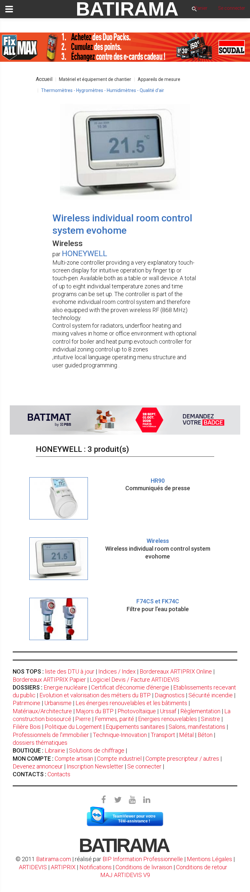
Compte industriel (119, 758)
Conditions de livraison (144, 867)
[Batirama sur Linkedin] (146, 800)
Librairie (55, 750)
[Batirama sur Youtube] (132, 800)
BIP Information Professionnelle (143, 859)
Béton (205, 734)
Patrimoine (26, 703)
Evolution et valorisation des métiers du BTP (95, 695)
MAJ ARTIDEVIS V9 (125, 875)
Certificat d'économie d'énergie (130, 687)
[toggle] (9, 9)
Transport (163, 734)
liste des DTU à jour (69, 671)
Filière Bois (27, 726)
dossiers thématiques (40, 742)
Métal (186, 734)
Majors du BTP (95, 711)
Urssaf (168, 711)
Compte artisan (74, 758)
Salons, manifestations (197, 726)
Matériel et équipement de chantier (95, 79)
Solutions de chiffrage (96, 750)
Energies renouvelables (167, 718)
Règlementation (200, 711)
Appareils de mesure (159, 79)
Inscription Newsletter (95, 766)
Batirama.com (53, 859)
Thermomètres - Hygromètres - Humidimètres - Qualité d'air (102, 90)
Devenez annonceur (38, 766)
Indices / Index (117, 671)
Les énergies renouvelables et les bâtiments (131, 703)
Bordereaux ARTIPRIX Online (176, 671)
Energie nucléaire (65, 687)
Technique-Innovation (120, 734)
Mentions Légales (209, 859)
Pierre (83, 718)
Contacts (59, 774)
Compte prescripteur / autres (182, 758)
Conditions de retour (201, 867)
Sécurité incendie (210, 695)
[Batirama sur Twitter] (117, 800)
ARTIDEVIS (33, 867)
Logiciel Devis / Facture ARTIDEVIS (134, 679)
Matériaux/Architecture (42, 711)
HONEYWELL (84, 253)
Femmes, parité (114, 718)
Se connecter (144, 766)
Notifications (96, 867)
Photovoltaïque (137, 711)
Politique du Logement (73, 726)
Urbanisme (58, 703)
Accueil (44, 79)
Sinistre (210, 718)
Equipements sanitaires (135, 726)
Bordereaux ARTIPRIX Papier (49, 679)
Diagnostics (170, 695)
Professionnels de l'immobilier (51, 734)
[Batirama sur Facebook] (103, 800)
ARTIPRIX (63, 867)
